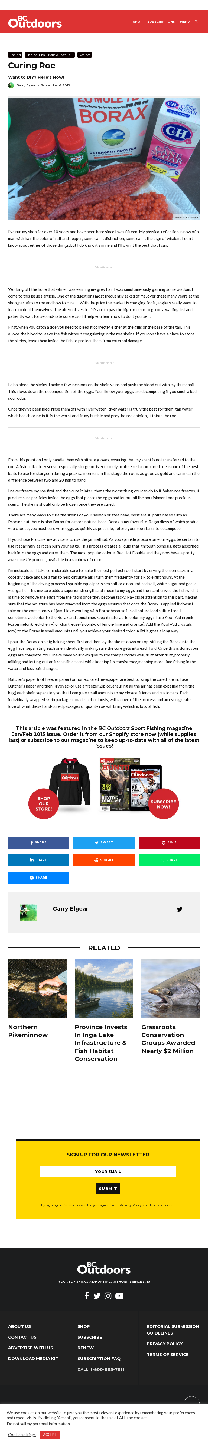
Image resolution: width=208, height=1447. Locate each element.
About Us (19, 1326)
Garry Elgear (26, 85)
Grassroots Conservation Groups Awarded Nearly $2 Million (168, 1039)
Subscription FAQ (99, 1358)
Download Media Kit (33, 1358)
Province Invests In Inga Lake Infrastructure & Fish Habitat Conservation (101, 1042)
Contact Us (22, 1337)
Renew (85, 1347)
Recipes (84, 55)
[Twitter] (97, 1296)
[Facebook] (87, 1296)
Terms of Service (168, 1354)
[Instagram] (108, 1296)
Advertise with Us (30, 1347)
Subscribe (89, 1337)
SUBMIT (108, 1188)
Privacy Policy (165, 1343)
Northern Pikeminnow (28, 1031)
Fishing (15, 55)
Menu (185, 22)
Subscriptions (161, 22)
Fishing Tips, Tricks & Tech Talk (49, 55)
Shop (137, 22)
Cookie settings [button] (22, 1434)
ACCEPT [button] (50, 1434)
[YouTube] (119, 1296)
